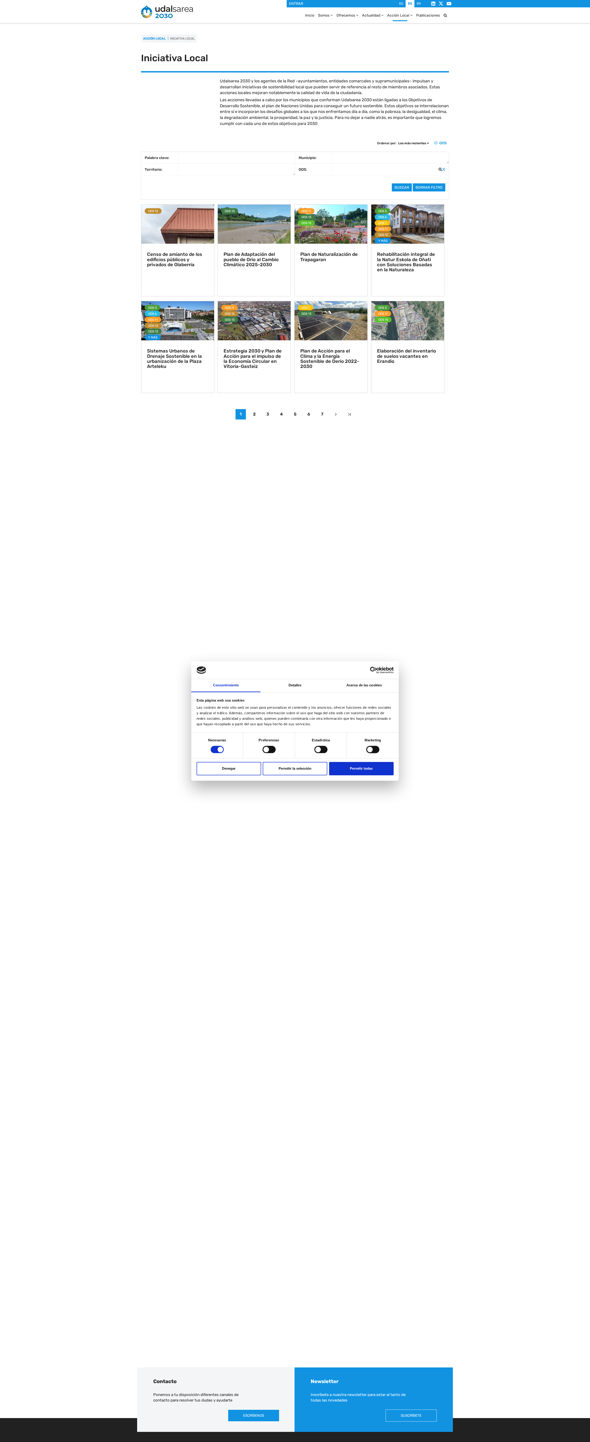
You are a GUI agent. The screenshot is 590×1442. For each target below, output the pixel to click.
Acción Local (398, 15)
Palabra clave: (157, 158)
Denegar (229, 769)
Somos (324, 15)
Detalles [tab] (295, 685)
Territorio (153, 169)
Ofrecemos (346, 15)
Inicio (309, 15)
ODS (302, 169)
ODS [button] (442, 143)
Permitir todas (361, 769)
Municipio (307, 158)
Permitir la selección (295, 769)
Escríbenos (253, 1415)
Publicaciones (428, 15)
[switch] (269, 749)
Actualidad (371, 15)
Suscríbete (411, 1415)
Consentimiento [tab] (226, 685)
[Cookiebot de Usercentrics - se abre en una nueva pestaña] (373, 670)
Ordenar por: (386, 143)
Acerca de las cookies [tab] (364, 685)
